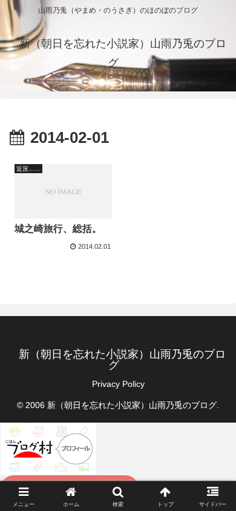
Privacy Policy (118, 384)
